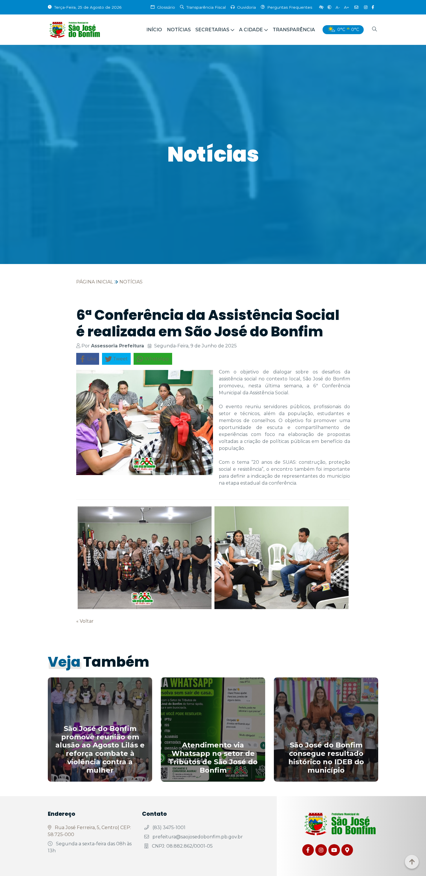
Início (154, 29)
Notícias (179, 29)
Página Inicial (94, 282)
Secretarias (212, 29)
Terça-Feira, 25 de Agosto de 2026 (87, 7)
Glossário (166, 7)
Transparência (294, 29)
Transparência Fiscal (206, 7)
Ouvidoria (246, 7)
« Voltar (85, 621)
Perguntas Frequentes (289, 7)
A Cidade (251, 29)
